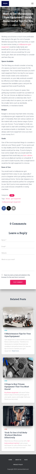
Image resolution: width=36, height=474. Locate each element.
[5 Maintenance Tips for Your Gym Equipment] (18, 317)
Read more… (16, 351)
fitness (8, 198)
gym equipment (16, 198)
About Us (18, 459)
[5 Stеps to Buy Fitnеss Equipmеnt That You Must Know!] (18, 367)
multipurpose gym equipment (11, 202)
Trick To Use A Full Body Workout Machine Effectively (15, 435)
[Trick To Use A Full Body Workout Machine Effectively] (18, 416)
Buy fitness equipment (11, 392)
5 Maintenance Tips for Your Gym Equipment (17, 334)
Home (10, 459)
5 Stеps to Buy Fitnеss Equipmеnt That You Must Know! (16, 386)
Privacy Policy (18, 464)
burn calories (27, 155)
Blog (26, 459)
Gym (12, 195)
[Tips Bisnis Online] (6, 3)
